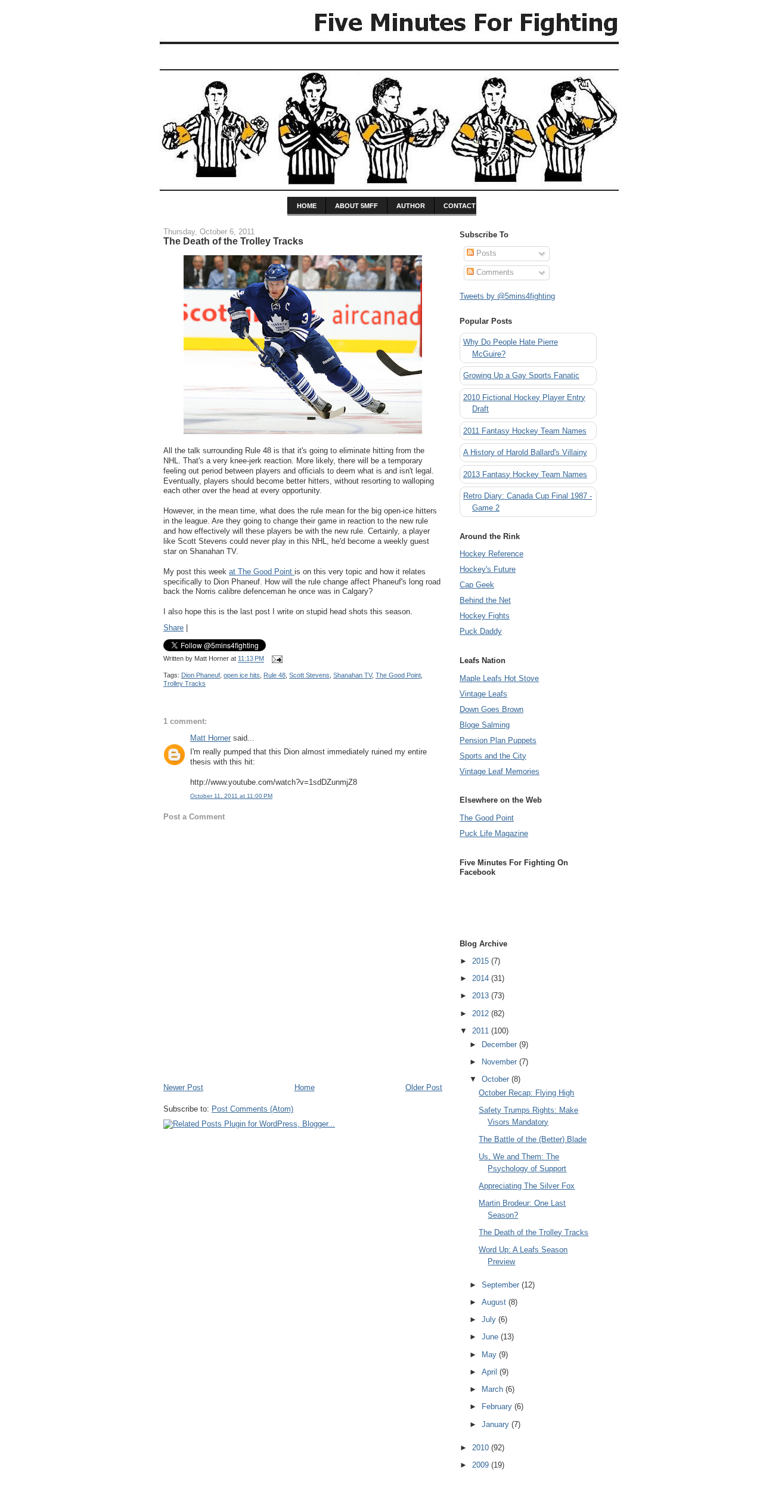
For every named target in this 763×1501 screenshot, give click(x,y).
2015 (481, 961)
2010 (481, 1447)
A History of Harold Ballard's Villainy (525, 452)
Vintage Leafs (483, 693)
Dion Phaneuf (200, 675)
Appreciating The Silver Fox (527, 1185)
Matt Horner (210, 738)
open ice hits (242, 675)
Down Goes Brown (491, 709)
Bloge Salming (485, 724)
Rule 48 (274, 675)
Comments (494, 272)
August (495, 1302)
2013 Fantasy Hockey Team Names (525, 474)
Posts (485, 253)
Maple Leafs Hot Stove (499, 678)
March (493, 1389)
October (496, 1079)
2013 (481, 995)
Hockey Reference (491, 553)
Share (173, 627)
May (490, 1354)
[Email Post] (275, 659)
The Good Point (398, 675)
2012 (481, 1013)
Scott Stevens (309, 675)
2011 (481, 1030)
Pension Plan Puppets (498, 740)
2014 (481, 978)
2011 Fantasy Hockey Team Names (525, 430)
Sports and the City (493, 755)
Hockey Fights (485, 615)
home (307, 205)
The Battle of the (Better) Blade (533, 1139)
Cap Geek (477, 584)
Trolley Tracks (184, 683)
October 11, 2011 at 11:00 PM (231, 796)
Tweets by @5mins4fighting (507, 296)
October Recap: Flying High (526, 1092)
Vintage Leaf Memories (499, 771)
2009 (481, 1464)
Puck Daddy (481, 631)
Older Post (423, 1087)
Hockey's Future (488, 569)
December (500, 1044)
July (490, 1319)
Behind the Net (485, 600)
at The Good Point (261, 571)
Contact (459, 205)
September (502, 1284)
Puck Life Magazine (494, 833)
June (491, 1336)
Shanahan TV (352, 675)
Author (410, 205)
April (491, 1371)
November (500, 1061)
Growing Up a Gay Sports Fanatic (521, 375)
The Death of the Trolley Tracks (233, 241)
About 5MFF (356, 205)
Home (304, 1087)
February (498, 1406)
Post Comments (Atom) (252, 1108)
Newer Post (183, 1087)
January (496, 1424)
